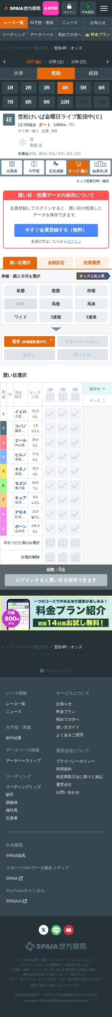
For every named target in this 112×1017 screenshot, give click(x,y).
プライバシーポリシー (75, 761)
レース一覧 (14, 22)
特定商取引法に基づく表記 (79, 776)
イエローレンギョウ (22, 412)
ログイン (74, 241)
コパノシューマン (22, 426)
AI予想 (34, 171)
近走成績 (56, 171)
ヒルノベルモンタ (22, 455)
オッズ (95, 400)
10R (65, 102)
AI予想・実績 (41, 22)
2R (28, 87)
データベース (41, 34)
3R (47, 87)
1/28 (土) (56, 62)
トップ (7, 48)
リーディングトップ (23, 787)
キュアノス (22, 498)
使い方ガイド (67, 727)
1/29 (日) (78, 62)
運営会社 (64, 784)
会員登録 (50, 8)
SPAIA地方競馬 (49, 1000)
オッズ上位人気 (92, 276)
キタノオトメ (22, 469)
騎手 (10, 794)
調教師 (12, 802)
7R (10, 102)
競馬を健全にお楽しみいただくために (56, 985)
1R (10, 87)
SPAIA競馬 (15, 855)
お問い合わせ (67, 792)
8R (28, 102)
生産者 (12, 818)
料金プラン (66, 711)
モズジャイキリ (22, 483)
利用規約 (64, 769)
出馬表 (12, 171)
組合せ (95, 389)
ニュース (70, 22)
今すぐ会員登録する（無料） (56, 229)
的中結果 (14, 738)
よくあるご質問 (69, 735)
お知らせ (98, 22)
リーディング (13, 34)
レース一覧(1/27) (33, 48)
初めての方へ (70, 34)
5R (83, 87)
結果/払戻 (100, 171)
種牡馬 (12, 810)
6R (102, 87)
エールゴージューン (22, 440)
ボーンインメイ (22, 526)
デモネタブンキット (22, 512)
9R (47, 102)
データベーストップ (23, 760)
